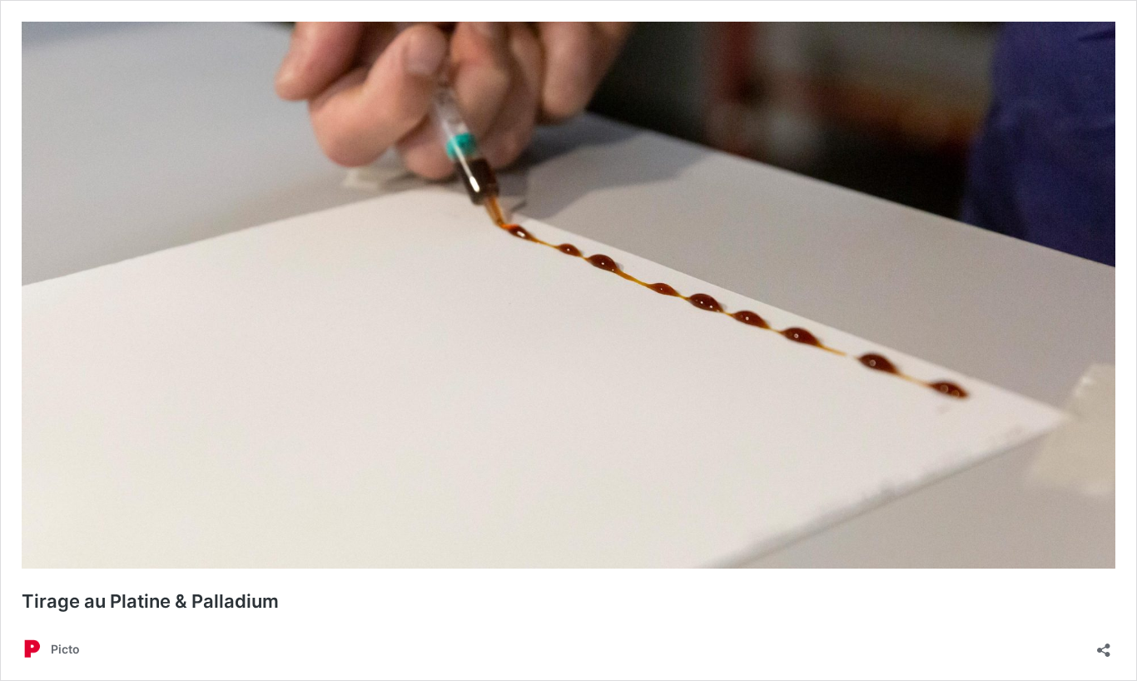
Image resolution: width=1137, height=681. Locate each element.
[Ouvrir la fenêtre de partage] (1103, 645)
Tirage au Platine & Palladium (150, 601)
